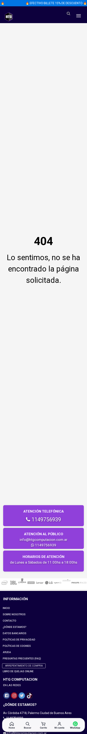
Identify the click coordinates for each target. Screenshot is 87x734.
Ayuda (7, 652)
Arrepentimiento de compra (24, 665)
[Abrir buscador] (68, 13)
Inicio (6, 608)
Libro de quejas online (18, 671)
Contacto (9, 620)
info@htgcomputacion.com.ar (43, 540)
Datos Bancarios (14, 633)
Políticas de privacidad (19, 639)
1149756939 (45, 520)
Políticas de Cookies (17, 645)
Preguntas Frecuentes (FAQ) (22, 658)
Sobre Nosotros (14, 614)
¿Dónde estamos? (14, 627)
